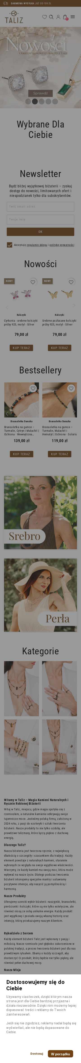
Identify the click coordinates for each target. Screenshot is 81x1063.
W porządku (60, 1054)
